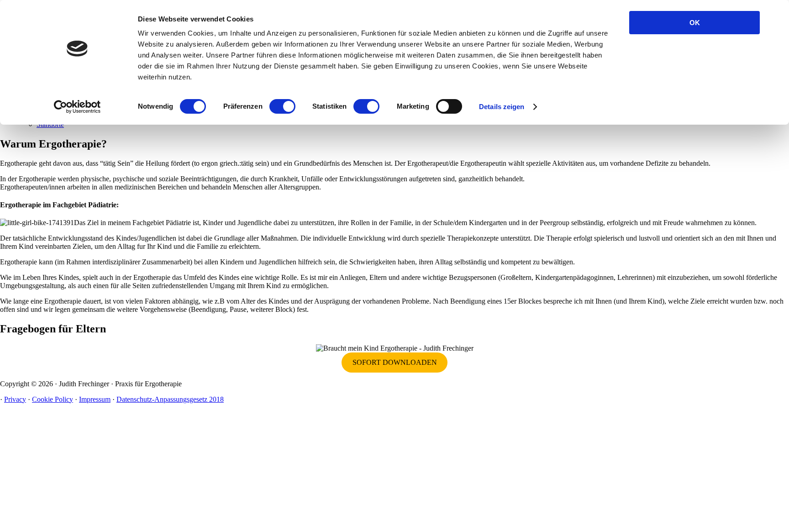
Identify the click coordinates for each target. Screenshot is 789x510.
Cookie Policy (52, 399)
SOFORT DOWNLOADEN (394, 362)
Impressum (94, 399)
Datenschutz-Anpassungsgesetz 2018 (170, 399)
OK (694, 22)
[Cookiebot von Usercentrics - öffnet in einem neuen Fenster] (77, 107)
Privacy (15, 399)
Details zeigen (501, 106)
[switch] (282, 106)
